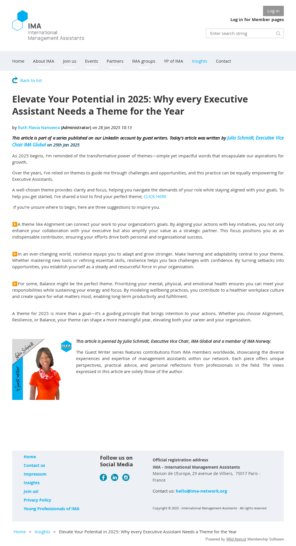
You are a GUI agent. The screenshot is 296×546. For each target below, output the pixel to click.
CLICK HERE (155, 196)
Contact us (34, 465)
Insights (32, 482)
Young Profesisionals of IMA (51, 508)
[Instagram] (126, 477)
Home (30, 456)
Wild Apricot (236, 539)
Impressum (35, 474)
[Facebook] (103, 477)
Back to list (31, 80)
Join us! (31, 491)
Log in (273, 11)
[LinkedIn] (114, 477)
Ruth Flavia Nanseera (39, 127)
